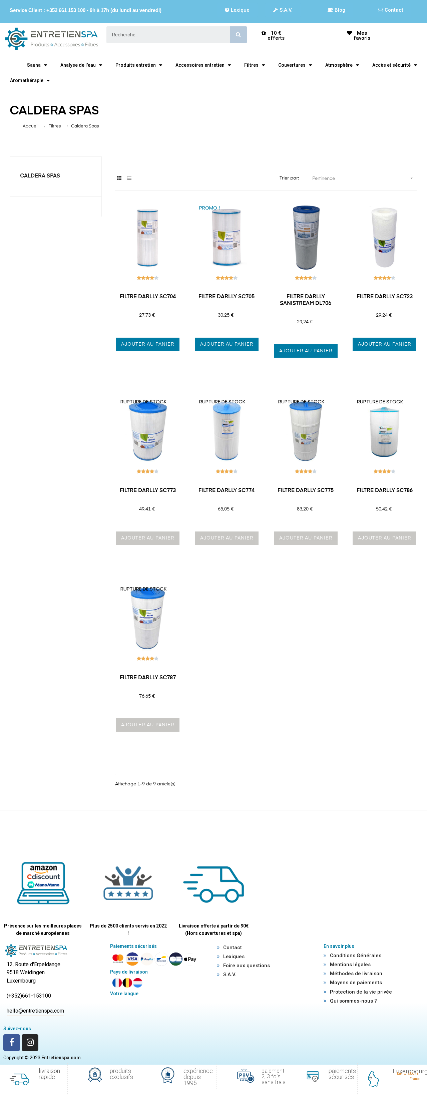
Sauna (34, 65)
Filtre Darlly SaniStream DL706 (305, 300)
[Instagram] (30, 1042)
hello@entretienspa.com (35, 1011)
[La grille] (119, 178)
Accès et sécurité (391, 65)
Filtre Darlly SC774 (226, 490)
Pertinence (363, 178)
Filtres (251, 65)
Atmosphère (339, 65)
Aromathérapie (26, 80)
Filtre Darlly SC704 (148, 297)
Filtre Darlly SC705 (226, 297)
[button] (237, 10)
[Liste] (129, 178)
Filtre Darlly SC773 (148, 490)
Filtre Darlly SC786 (385, 490)
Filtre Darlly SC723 (385, 297)
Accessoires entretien (200, 65)
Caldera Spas (40, 176)
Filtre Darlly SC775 (306, 490)
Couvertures (292, 65)
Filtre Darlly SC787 (148, 678)
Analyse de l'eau (78, 65)
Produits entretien (135, 65)
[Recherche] (238, 34)
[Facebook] (11, 1042)
